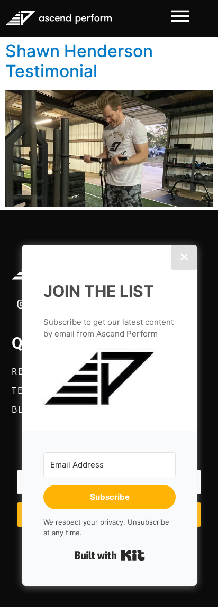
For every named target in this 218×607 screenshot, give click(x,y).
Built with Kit (110, 555)
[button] (109, 379)
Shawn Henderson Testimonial (79, 61)
